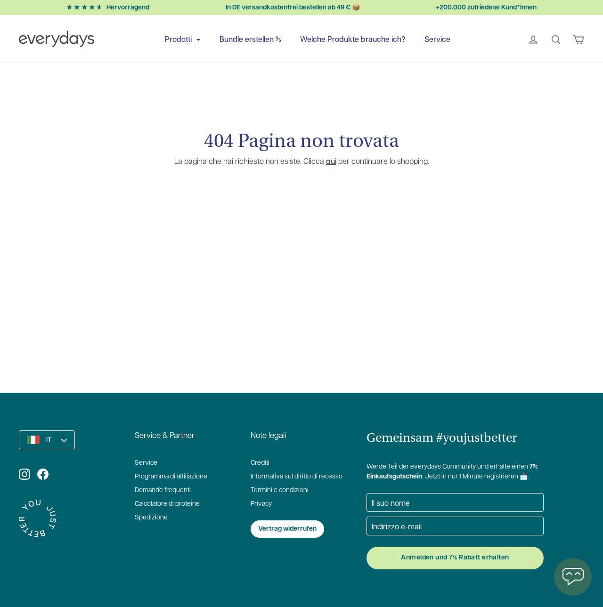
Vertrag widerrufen (287, 529)
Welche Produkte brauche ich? (353, 39)
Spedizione (151, 517)
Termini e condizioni (280, 490)
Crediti (260, 463)
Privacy (261, 504)
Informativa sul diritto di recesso (296, 476)
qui (331, 161)
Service (437, 39)
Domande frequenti (163, 490)
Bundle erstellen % (250, 39)
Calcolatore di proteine (167, 504)
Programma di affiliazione (171, 476)
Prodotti (179, 39)
